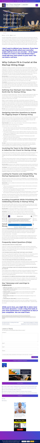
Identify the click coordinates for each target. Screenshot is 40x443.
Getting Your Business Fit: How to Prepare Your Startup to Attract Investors (17, 391)
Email (3, 346)
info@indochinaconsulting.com (30, 1)
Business (5, 400)
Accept (20, 224)
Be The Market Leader (17, 4)
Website (3, 350)
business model (5, 315)
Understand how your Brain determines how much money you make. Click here (19, 415)
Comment (4, 332)
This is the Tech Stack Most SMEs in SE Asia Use (12, 389)
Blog (4, 398)
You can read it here (22, 312)
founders (11, 315)
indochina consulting (23, 315)
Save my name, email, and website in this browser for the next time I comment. (18, 354)
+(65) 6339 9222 (19, 1)
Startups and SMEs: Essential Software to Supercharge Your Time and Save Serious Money (20, 392)
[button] (31, 216)
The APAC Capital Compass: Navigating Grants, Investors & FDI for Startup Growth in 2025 (20, 386)
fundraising (16, 315)
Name (3, 343)
